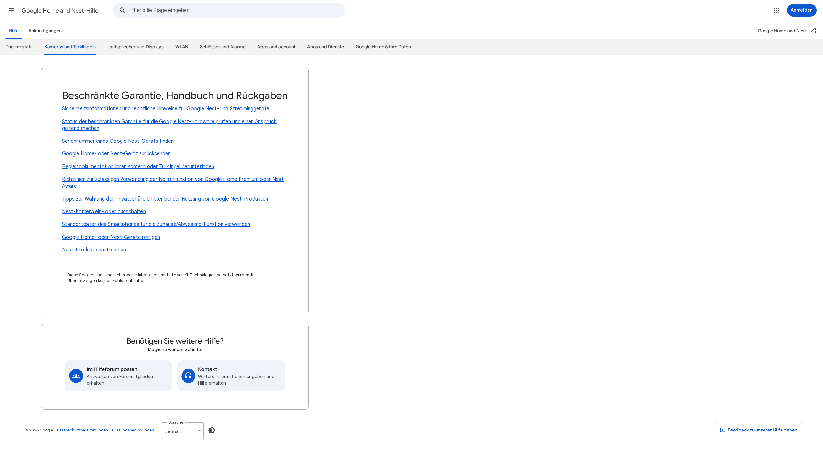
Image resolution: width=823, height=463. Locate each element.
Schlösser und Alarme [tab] (223, 47)
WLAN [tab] (181, 47)
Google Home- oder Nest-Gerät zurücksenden (116, 153)
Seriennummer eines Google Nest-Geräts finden (118, 141)
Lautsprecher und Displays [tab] (135, 47)
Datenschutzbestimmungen (82, 430)
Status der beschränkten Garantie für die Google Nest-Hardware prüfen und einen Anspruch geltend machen (169, 125)
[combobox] (238, 10)
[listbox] (183, 430)
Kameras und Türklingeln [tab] (70, 47)
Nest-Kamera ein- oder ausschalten (104, 211)
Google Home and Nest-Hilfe (60, 10)
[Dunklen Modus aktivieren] (212, 430)
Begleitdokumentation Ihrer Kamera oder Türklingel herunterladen (138, 166)
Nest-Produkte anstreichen (94, 250)
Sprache (175, 422)
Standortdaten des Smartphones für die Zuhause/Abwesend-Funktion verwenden (156, 224)
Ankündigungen (45, 30)
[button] (11, 10)
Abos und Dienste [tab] (325, 47)
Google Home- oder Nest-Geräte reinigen (111, 237)
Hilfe (14, 30)
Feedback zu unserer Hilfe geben (762, 430)
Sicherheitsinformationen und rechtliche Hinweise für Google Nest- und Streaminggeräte (165, 108)
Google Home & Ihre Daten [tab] (383, 47)
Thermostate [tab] (19, 47)
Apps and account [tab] (276, 47)
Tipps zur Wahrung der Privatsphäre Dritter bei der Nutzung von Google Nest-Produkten (165, 199)
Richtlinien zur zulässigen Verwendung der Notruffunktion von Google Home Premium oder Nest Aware (173, 183)
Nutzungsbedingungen (133, 430)
